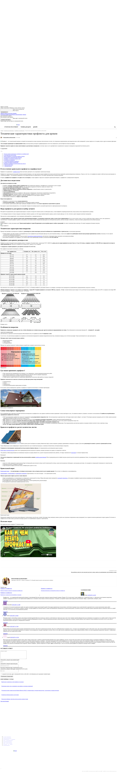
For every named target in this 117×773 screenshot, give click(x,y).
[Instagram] (11, 582)
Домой (2, 130)
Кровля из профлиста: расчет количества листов (15, 163)
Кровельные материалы (9, 130)
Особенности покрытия (9, 160)
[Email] (25, 564)
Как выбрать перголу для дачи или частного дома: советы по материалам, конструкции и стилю (93, 572)
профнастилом (16, 171)
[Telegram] (35, 564)
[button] (114, 127)
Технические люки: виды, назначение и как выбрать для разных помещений (17, 686)
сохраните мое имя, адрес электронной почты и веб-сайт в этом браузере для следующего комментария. (26, 674)
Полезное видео (8, 166)
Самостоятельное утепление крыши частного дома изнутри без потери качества (18, 731)
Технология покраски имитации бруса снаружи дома (12, 709)
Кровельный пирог (9, 164)
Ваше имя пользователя (18, 109)
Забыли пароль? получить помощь (8, 113)
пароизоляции (4, 473)
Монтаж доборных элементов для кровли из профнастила (11, 590)
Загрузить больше (5, 701)
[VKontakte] (16, 582)
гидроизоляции (11, 473)
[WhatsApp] (20, 564)
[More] (44, 564)
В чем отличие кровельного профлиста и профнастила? (16, 153)
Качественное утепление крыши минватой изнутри (12, 727)
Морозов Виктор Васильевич (9, 137)
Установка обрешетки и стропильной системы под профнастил (53, 590)
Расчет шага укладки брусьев (7, 450)
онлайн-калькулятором (41, 457)
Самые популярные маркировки (11, 162)
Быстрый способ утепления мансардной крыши (11, 723)
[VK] (40, 564)
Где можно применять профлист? (11, 161)
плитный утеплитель (62, 478)
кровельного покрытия (21, 473)
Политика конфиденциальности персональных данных (13, 114)
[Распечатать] (30, 564)
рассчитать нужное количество (35, 236)
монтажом (73, 452)
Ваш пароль (16, 110)
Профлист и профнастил (19, 130)
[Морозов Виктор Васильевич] (1, 137)
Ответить (5, 600)
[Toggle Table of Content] (2, 151)
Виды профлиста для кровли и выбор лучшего (14, 156)
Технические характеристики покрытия (13, 157)
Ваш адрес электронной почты (20, 118)
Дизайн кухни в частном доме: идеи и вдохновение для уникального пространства (19, 717)
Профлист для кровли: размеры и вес (12, 158)
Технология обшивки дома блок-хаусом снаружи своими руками (14, 699)
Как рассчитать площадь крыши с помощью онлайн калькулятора (15, 713)
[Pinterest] (15, 564)
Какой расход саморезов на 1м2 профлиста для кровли (11, 594)
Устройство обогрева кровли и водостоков (10, 694)
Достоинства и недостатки (10, 155)
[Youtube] (19, 582)
